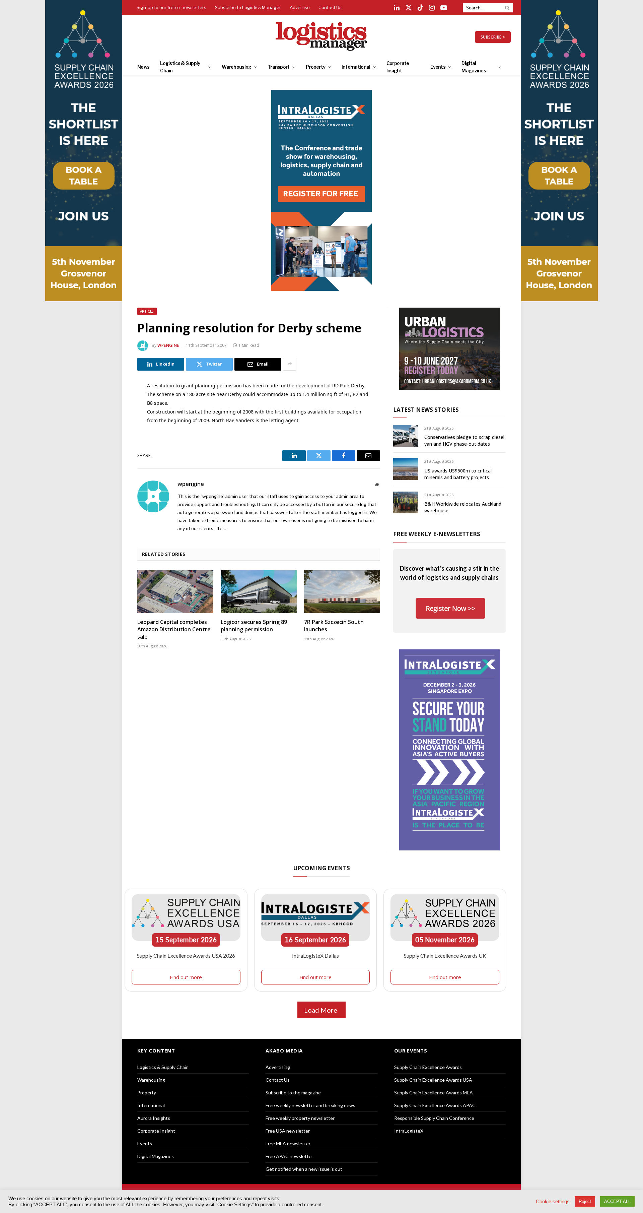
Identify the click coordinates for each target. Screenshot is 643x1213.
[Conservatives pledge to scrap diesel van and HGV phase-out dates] (405, 436)
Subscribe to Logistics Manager (248, 7)
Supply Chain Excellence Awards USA (433, 1080)
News (143, 67)
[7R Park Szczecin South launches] (342, 591)
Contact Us (330, 7)
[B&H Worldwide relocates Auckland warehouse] (405, 502)
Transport (279, 67)
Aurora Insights (153, 1118)
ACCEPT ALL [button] (617, 1201)
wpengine (168, 345)
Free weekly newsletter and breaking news (310, 1105)
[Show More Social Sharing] (289, 364)
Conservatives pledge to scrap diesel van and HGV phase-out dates (464, 440)
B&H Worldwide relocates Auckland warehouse (462, 507)
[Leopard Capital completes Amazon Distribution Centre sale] (175, 591)
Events (437, 67)
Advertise (300, 7)
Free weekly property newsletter (300, 1118)
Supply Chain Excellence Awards (428, 1067)
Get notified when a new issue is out (304, 1169)
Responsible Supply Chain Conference (434, 1118)
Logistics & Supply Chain (180, 66)
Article (147, 311)
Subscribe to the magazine (293, 1092)
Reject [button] (585, 1201)
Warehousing (236, 67)
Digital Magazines (473, 66)
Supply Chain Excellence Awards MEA (433, 1092)
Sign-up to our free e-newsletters (171, 7)
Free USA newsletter (288, 1131)
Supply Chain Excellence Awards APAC (435, 1105)
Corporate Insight (397, 66)
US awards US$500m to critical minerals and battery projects (458, 474)
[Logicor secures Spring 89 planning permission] (259, 591)
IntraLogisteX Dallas (315, 955)
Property (315, 67)
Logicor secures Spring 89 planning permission (254, 626)
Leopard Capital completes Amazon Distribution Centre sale (174, 629)
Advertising (278, 1067)
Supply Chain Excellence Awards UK (445, 955)
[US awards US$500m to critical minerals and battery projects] (405, 469)
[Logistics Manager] (322, 37)
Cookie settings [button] (553, 1201)
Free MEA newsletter (288, 1143)
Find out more (186, 977)
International (356, 67)
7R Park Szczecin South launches (334, 626)
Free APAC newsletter (289, 1156)
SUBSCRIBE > (493, 37)
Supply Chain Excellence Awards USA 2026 (186, 955)
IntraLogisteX (408, 1131)
